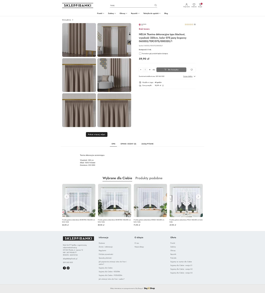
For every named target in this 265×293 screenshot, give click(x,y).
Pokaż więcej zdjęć (96, 134)
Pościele (173, 258)
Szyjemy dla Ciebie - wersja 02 (181, 269)
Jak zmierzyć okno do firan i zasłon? (112, 279)
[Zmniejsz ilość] (140, 70)
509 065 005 (68, 262)
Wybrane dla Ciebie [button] (117, 178)
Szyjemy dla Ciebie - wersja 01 (181, 265)
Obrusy (172, 250)
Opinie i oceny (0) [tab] (128, 144)
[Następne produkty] (198, 196)
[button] (79, 40)
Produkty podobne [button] (148, 178)
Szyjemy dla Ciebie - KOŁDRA (109, 271)
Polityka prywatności (106, 254)
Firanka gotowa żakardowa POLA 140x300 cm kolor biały (150, 221)
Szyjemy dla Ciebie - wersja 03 (181, 273)
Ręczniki (173, 254)
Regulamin (102, 250)
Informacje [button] (103, 237)
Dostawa (102, 243)
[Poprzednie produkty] (67, 196)
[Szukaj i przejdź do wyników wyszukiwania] (155, 5)
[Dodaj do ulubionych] (192, 69)
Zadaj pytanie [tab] (147, 144)
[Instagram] (68, 268)
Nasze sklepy (139, 247)
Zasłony (173, 247)
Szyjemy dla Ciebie (105, 268)
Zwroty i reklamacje (106, 247)
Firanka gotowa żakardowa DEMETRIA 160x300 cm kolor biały (186, 221)
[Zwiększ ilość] (149, 70)
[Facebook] (64, 268)
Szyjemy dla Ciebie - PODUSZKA (110, 275)
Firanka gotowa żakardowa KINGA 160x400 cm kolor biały (113, 221)
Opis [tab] (113, 144)
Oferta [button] (173, 237)
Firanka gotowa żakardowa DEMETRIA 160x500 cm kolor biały (78, 221)
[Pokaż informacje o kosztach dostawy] (163, 85)
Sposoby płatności (105, 258)
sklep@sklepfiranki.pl (70, 258)
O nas (137, 243)
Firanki (172, 243)
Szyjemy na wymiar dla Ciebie (181, 261)
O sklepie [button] (139, 237)
